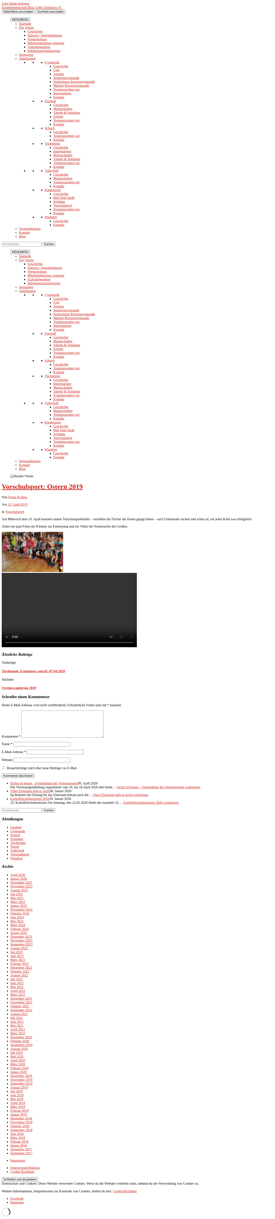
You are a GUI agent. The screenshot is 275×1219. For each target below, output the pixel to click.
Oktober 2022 (19, 971)
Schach (50, 128)
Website (7, 760)
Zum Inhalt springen (15, 3)
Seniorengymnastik (66, 78)
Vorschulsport (62, 205)
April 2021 (17, 1029)
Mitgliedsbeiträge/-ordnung (46, 43)
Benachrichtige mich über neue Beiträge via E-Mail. (42, 768)
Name (7, 744)
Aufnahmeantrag (39, 47)
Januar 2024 (18, 933)
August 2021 (19, 1014)
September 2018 (21, 1130)
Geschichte (35, 31)
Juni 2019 (17, 1095)
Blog (22, 236)
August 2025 (19, 890)
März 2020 (17, 1064)
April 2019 (17, 1103)
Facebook (17, 1198)
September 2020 (21, 1045)
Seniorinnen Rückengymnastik (74, 82)
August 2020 (19, 1049)
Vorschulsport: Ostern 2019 (42, 486)
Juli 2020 (16, 1052)
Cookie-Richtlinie (22, 1171)
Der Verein (26, 27)
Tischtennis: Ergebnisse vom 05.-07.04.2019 (33, 671)
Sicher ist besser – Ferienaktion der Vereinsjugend (44, 783)
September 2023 (21, 944)
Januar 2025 (18, 906)
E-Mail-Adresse (14, 752)
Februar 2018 (19, 1141)
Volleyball (51, 170)
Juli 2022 (16, 979)
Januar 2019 (18, 1114)
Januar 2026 (18, 878)
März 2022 (17, 994)
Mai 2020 (16, 1056)
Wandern (51, 217)
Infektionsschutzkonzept (44, 51)
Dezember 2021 (21, 998)
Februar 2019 (19, 1110)
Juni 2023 (17, 956)
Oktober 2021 (19, 1006)
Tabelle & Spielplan (66, 112)
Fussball (50, 101)
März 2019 (17, 1107)
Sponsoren (26, 54)
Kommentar (11, 736)
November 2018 (21, 1122)
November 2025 (21, 886)
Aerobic (58, 74)
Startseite (25, 24)
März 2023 (17, 960)
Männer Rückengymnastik (71, 85)
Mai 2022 (16, 987)
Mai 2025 (16, 898)
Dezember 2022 (21, 967)
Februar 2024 (19, 929)
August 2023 (19, 948)
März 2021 (17, 1033)
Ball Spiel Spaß (63, 198)
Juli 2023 (16, 952)
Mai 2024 (16, 921)
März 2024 (17, 925)
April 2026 (17, 875)
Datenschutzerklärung (25, 1168)
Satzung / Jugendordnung (45, 35)
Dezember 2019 (21, 1076)
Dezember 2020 (21, 1037)
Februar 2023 (19, 964)
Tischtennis (52, 143)
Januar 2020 (18, 1072)
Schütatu (59, 201)
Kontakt (58, 97)
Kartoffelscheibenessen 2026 (29, 799)
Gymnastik (52, 62)
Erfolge (58, 116)
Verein (14, 846)
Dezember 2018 (21, 1118)
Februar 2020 (19, 1068)
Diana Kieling (17, 497)
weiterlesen (158, 787)
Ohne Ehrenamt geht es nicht (30, 791)
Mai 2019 (16, 1099)
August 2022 (19, 975)
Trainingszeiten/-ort (66, 89)
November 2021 (21, 1002)
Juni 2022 (17, 983)
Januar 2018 (18, 1145)
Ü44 (56, 70)
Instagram (17, 1202)
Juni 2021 (17, 1022)
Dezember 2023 (21, 936)
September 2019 (21, 1083)
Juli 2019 (16, 1091)
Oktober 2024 (19, 913)
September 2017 (21, 1153)
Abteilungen (27, 58)
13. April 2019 (18, 504)
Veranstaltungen (30, 228)
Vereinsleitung (37, 39)
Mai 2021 (16, 1025)
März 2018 (17, 1138)
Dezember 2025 (21, 882)
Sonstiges (16, 839)
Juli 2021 (16, 1018)
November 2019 (21, 1080)
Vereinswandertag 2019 (19, 688)
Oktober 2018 (19, 1126)
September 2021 (21, 1010)
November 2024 (21, 909)
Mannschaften (62, 109)
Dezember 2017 (21, 1149)
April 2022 (17, 991)
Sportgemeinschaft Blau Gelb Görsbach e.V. (32, 7)
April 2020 (17, 1060)
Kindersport (53, 190)
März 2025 (17, 902)
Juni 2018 (17, 1134)
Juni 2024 (17, 917)
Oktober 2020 (19, 1041)
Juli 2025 (16, 894)
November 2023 (21, 940)
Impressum (17, 1160)
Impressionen (62, 93)
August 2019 (19, 1087)
